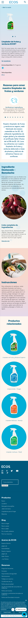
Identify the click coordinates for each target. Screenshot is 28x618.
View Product (14, 343)
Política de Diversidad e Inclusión (11, 597)
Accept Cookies (7, 612)
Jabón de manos (6, 509)
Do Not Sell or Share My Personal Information (14, 615)
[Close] (26, 600)
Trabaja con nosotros (7, 579)
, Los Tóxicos (5, 559)
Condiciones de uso (7, 581)
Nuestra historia (6, 543)
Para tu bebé (5, 528)
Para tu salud (5, 526)
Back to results (7, 7)
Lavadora (4, 503)
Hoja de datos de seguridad (9, 573)
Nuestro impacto (6, 551)
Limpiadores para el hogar (9, 511)
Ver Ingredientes (6, 61)
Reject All (21, 612)
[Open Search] (25, 2)
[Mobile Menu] (3, 2)
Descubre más (5, 241)
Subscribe (5, 485)
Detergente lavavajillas (8, 506)
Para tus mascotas (7, 534)
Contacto (4, 571)
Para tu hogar (5, 523)
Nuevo (3, 501)
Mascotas (4, 514)
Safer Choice (5, 556)
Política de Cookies (7, 591)
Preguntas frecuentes (7, 568)
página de (4, 546)
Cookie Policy (4, 609)
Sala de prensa (6, 576)
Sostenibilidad (5, 548)
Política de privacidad (7, 584)
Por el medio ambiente (8, 531)
